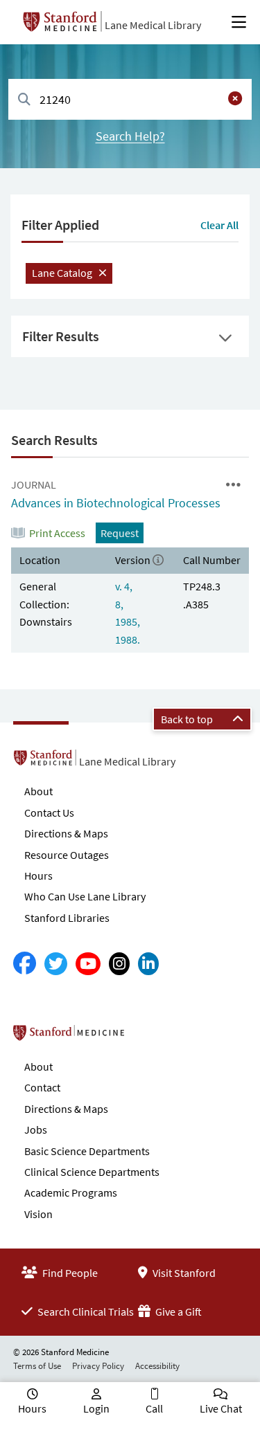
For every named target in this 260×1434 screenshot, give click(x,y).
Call (154, 1408)
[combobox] (130, 99)
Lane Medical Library (153, 25)
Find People (69, 1273)
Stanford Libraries (67, 918)
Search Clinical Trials (84, 1311)
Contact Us (49, 812)
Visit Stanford (183, 1273)
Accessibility (157, 1366)
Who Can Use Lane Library (85, 896)
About (38, 791)
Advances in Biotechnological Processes (115, 503)
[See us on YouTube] (88, 963)
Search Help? (130, 136)
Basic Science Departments (87, 1151)
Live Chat (221, 1408)
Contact (42, 1087)
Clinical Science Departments (91, 1172)
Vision (38, 1214)
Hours (38, 875)
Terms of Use (37, 1366)
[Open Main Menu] (239, 22)
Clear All (219, 225)
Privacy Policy (98, 1366)
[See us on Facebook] (24, 964)
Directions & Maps (66, 833)
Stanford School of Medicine (149, 1037)
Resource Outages (66, 855)
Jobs (35, 1129)
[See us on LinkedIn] (148, 963)
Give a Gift (177, 1311)
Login (96, 1408)
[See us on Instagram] (119, 963)
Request (120, 533)
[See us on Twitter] (55, 963)
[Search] (24, 100)
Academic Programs (70, 1192)
